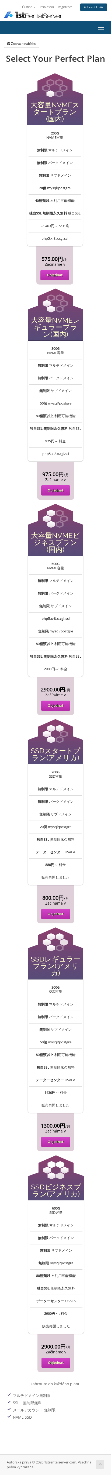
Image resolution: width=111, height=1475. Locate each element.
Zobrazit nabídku (23, 43)
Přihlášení (47, 7)
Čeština (27, 7)
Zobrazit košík (93, 7)
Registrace (65, 7)
